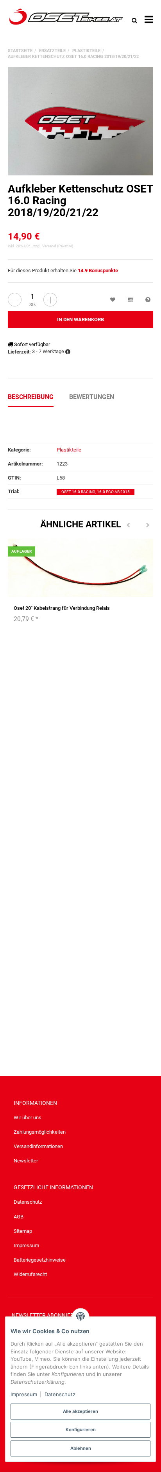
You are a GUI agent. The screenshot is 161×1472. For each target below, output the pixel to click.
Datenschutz (28, 1202)
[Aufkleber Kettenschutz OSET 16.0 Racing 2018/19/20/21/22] (80, 121)
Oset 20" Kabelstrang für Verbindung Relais (62, 608)
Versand (49, 246)
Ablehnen (80, 1448)
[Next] (147, 525)
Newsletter (26, 1161)
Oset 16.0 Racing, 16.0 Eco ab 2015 (95, 492)
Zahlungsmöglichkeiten (40, 1132)
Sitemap (23, 1231)
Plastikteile (69, 450)
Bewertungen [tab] (91, 397)
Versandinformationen (38, 1146)
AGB (18, 1217)
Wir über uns (27, 1117)
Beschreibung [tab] (31, 397)
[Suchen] (134, 20)
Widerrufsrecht (30, 1274)
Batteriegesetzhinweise (40, 1260)
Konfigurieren (81, 1429)
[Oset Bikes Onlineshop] (66, 20)
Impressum (26, 1245)
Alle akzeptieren (80, 1411)
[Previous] (128, 525)
